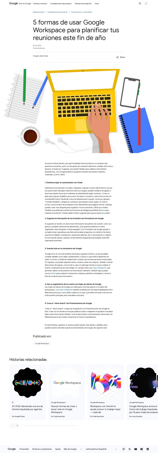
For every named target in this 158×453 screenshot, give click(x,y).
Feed (97, 4)
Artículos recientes (40, 4)
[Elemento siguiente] (17, 425)
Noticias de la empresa (83, 4)
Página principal (38, 12)
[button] (120, 57)
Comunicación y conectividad (81, 12)
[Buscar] (140, 3)
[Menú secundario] (146, 3)
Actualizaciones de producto (61, 4)
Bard (103, 210)
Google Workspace (42, 343)
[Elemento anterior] (12, 425)
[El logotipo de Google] (12, 449)
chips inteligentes (99, 268)
